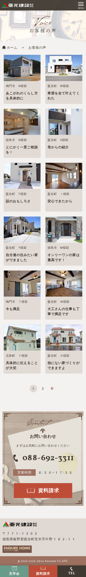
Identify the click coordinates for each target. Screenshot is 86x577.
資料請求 (43, 574)
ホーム (12, 48)
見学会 (14, 574)
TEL (71, 573)
